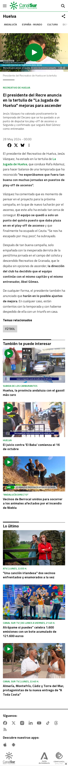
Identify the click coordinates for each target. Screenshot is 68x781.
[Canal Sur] (23, 6)
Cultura (52, 24)
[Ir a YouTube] (40, 723)
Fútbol (10, 329)
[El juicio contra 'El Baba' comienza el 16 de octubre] (34, 419)
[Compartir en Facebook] (9, 145)
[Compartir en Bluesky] (22, 145)
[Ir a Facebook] (6, 723)
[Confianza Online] (59, 758)
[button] (34, 52)
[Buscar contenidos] (63, 6)
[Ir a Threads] (56, 723)
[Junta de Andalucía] (44, 758)
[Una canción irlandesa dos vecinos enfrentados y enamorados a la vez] (34, 547)
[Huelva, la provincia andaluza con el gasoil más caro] (34, 365)
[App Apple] (6, 745)
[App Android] (14, 745)
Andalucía (10, 24)
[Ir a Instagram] (23, 723)
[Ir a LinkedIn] (31, 723)
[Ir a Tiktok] (48, 723)
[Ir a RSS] (6, 729)
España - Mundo (32, 24)
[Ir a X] (14, 723)
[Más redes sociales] (63, 16)
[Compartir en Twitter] (16, 145)
